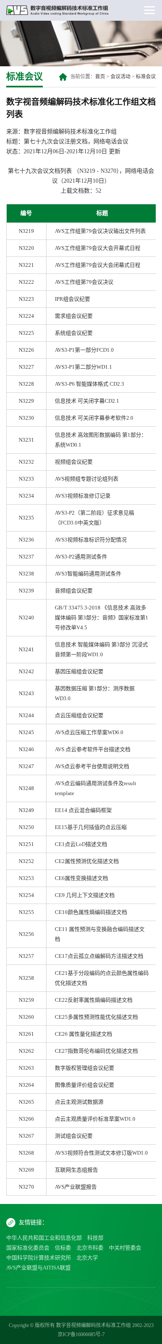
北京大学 (87, 1258)
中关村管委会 (125, 1248)
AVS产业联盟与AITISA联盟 (38, 1267)
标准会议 (146, 77)
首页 (100, 77)
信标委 (63, 1248)
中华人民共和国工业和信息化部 (44, 1238)
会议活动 (120, 77)
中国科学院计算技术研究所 (38, 1258)
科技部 (95, 1238)
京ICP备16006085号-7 (81, 1334)
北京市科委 (89, 1248)
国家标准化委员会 (27, 1248)
